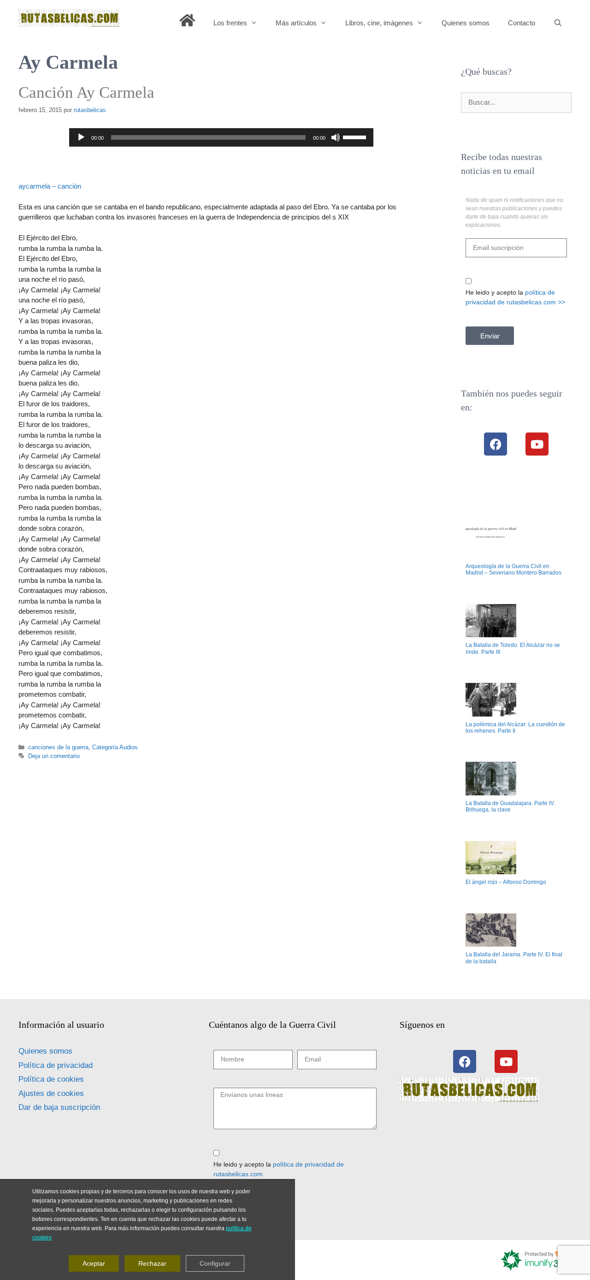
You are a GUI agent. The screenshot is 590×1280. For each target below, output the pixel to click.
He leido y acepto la (515, 297)
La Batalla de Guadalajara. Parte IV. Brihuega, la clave (510, 806)
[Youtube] (537, 444)
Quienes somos (466, 23)
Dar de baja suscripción (59, 1107)
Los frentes (230, 23)
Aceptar (94, 1263)
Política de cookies (51, 1079)
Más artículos (296, 23)
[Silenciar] (335, 137)
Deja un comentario (54, 756)
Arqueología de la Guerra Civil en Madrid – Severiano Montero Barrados (513, 569)
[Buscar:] (516, 102)
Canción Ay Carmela (86, 92)
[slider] (356, 136)
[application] (221, 137)
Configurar (215, 1263)
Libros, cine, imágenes (379, 23)
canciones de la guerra (58, 747)
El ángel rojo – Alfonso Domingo (506, 882)
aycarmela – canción (49, 186)
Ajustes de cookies (51, 1093)
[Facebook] (495, 444)
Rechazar (152, 1263)
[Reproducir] (81, 137)
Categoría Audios (115, 747)
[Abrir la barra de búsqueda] (558, 23)
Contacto (521, 23)
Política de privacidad (55, 1065)
